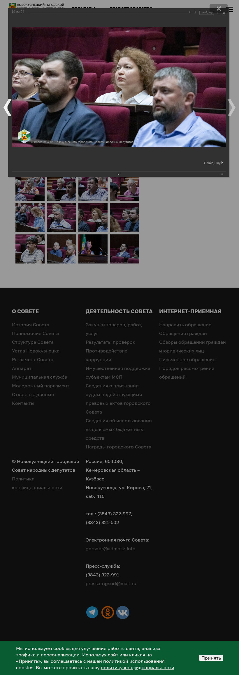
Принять (211, 658)
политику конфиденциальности (137, 667)
